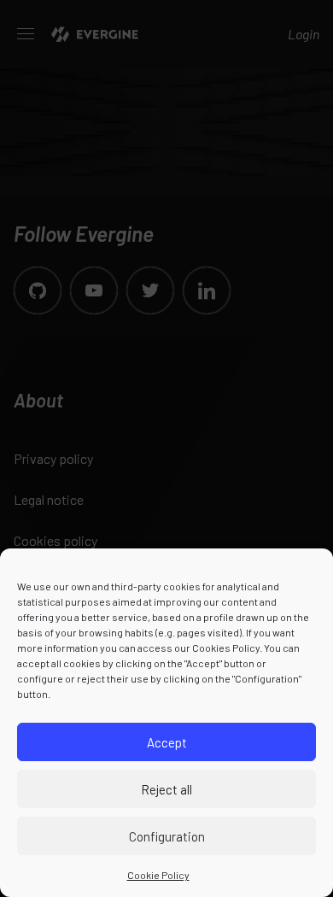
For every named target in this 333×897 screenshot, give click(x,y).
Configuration (167, 836)
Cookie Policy (158, 875)
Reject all (166, 789)
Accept (167, 742)
